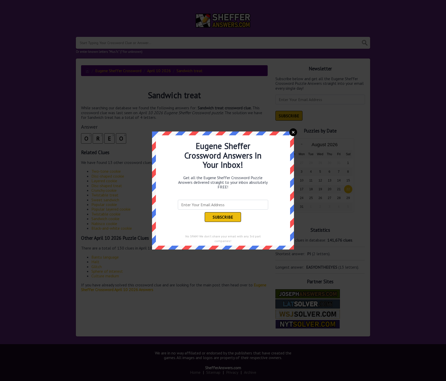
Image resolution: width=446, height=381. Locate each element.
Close (293, 132)
